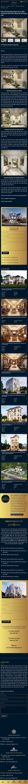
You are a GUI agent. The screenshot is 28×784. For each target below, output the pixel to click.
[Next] (25, 28)
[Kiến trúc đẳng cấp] (14, 2)
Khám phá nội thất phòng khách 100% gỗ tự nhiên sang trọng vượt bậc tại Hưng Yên (14, 344)
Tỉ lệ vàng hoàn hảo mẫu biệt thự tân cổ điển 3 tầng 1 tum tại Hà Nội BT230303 (13, 396)
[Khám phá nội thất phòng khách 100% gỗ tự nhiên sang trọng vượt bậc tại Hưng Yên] (14, 333)
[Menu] (2, 1)
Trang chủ (3, 6)
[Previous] (3, 28)
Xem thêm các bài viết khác (17, 514)
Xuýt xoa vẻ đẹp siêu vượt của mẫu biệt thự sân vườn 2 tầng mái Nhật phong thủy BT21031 (13, 289)
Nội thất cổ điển (4, 7)
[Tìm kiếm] (26, 1)
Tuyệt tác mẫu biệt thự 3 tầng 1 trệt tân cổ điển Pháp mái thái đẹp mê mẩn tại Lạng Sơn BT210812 (13, 453)
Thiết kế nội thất (10, 6)
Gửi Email (23, 1)
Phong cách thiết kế (19, 6)
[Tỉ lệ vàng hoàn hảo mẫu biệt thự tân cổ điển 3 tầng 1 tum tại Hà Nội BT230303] (14, 385)
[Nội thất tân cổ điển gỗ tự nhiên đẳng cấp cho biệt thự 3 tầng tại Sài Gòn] (14, 307)
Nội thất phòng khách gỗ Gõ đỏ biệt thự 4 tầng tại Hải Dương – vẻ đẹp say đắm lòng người (14, 372)
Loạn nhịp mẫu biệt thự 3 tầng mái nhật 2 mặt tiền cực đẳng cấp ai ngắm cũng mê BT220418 (14, 424)
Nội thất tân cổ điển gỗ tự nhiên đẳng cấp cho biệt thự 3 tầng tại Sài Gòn (14, 318)
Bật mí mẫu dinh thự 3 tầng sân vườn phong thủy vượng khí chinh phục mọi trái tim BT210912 (14, 482)
